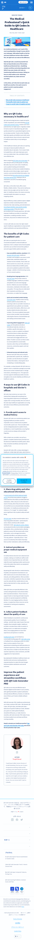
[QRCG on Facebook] (17, 820)
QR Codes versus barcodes (20, 160)
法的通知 (17, 923)
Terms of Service (17, 919)
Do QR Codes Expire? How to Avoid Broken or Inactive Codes (16, 857)
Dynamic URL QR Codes (13, 255)
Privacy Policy (14, 473)
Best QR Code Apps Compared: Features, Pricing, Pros (16, 873)
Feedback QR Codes (9, 637)
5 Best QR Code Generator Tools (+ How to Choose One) (16, 865)
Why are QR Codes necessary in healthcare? (17, 100)
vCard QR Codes (11, 299)
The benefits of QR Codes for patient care (17, 102)
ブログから (8, 853)
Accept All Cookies (24, 481)
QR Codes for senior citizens (21, 525)
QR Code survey (26, 639)
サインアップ (23, 2)
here (23, 906)
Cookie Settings (9, 481)
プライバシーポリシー (17, 927)
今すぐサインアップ (17, 796)
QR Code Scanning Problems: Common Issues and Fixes (15, 881)
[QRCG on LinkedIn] (12, 820)
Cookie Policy (17, 931)
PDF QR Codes (10, 278)
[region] (17, 470)
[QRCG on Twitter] (21, 820)
